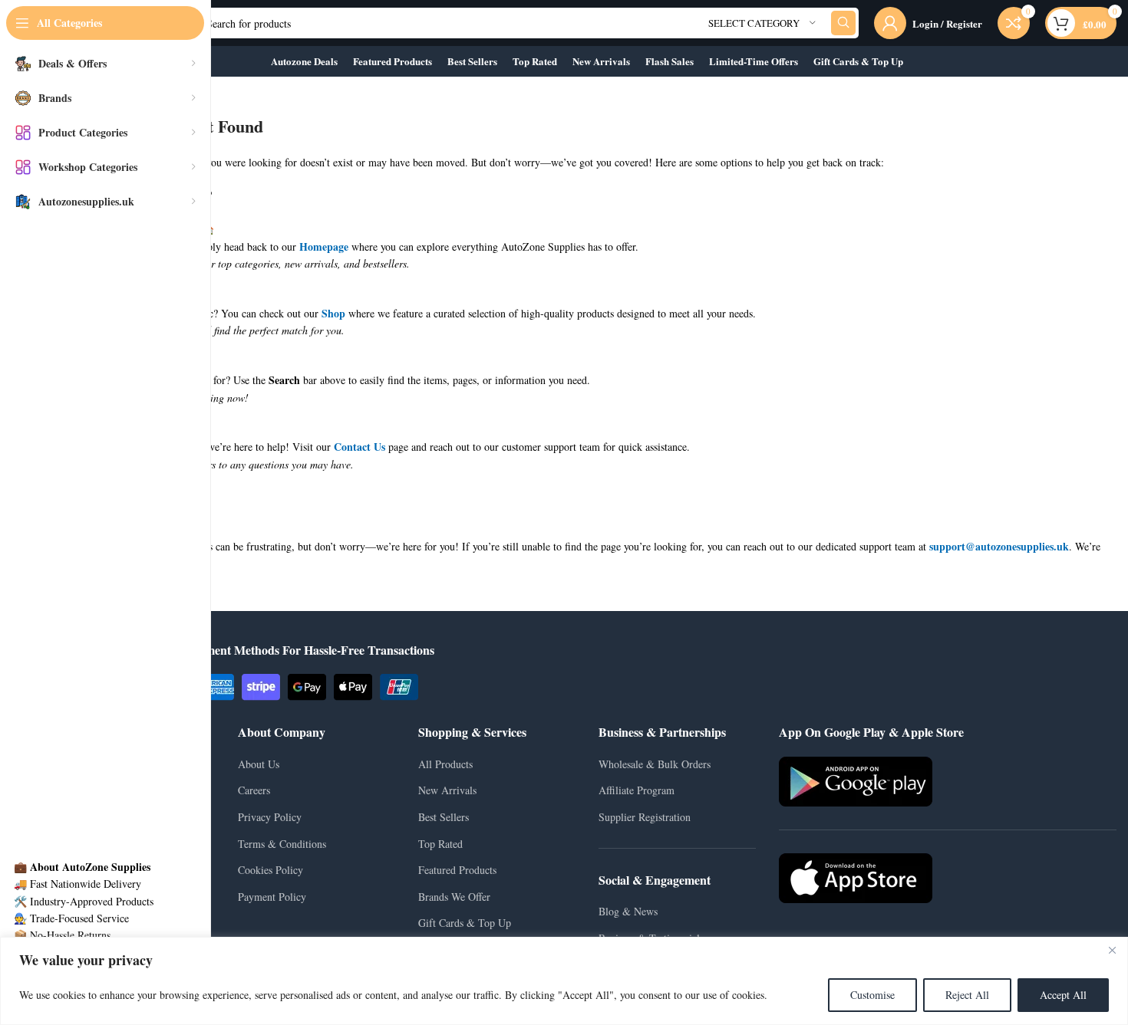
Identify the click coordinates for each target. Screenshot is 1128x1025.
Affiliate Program (636, 790)
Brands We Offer (454, 896)
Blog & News (628, 911)
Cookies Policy (270, 869)
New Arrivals (447, 790)
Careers (254, 790)
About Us (258, 764)
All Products (445, 764)
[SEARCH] (843, 23)
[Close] (1112, 950)
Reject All (967, 994)
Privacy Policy (270, 817)
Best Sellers (443, 817)
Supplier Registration (645, 817)
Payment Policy (272, 896)
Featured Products (457, 869)
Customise (872, 994)
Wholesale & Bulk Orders (655, 764)
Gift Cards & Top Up (464, 922)
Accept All (1063, 994)
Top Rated (440, 843)
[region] (564, 981)
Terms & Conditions (282, 843)
